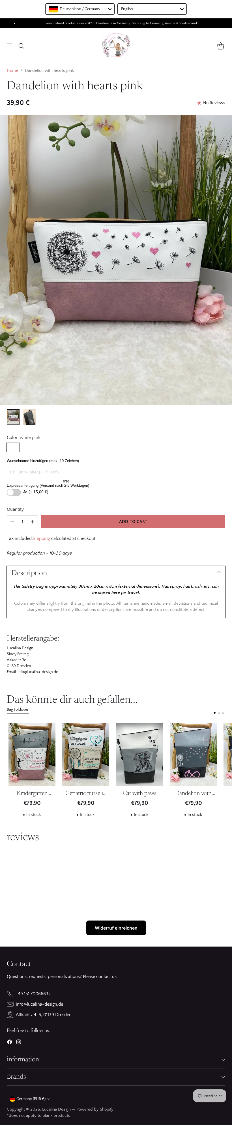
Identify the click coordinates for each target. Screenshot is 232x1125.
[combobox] (80, 9)
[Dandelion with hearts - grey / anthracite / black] (193, 754)
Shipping (41, 538)
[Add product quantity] (32, 522)
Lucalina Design (56, 1109)
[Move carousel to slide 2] (219, 713)
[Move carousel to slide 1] (215, 713)
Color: (23, 437)
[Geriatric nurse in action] (86, 754)
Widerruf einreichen (116, 928)
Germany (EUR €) (31, 1099)
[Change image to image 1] (13, 417)
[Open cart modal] (220, 45)
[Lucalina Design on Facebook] (9, 1043)
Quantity (15, 509)
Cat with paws (139, 793)
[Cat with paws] (139, 754)
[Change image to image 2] (29, 417)
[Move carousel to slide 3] (223, 713)
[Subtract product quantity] (12, 522)
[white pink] (13, 447)
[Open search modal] (21, 45)
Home (12, 70)
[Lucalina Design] (116, 45)
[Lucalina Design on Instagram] (18, 1043)
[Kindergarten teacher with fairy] (32, 754)
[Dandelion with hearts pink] (116, 260)
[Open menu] (10, 45)
